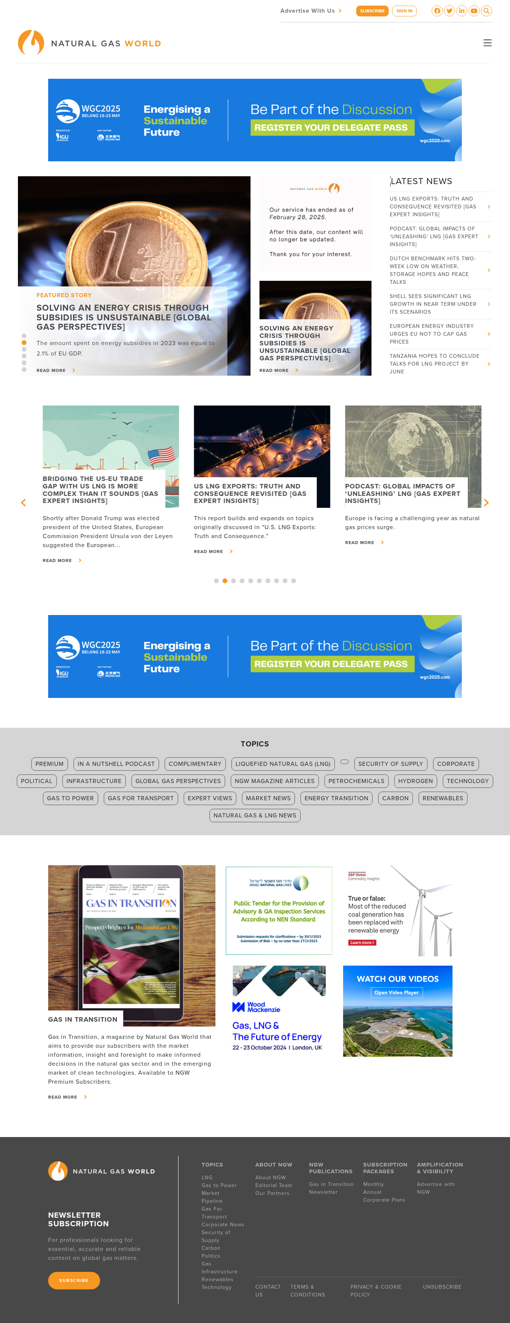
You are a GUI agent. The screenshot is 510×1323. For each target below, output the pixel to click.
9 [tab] (285, 580)
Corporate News (223, 1224)
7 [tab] (267, 580)
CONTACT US (268, 1291)
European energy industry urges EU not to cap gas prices (432, 314)
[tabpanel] (134, 276)
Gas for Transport (141, 798)
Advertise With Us (311, 10)
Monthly (373, 1184)
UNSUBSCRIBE (442, 1287)
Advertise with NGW (436, 1188)
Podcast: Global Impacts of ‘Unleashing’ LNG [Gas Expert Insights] (434, 217)
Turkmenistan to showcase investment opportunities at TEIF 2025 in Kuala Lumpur (434, 374)
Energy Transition (336, 798)
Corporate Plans (384, 1200)
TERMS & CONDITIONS (307, 1291)
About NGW (270, 1177)
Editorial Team (273, 1185)
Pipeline (213, 1201)
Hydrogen (415, 781)
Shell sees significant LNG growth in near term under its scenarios (433, 284)
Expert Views (210, 798)
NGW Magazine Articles (275, 781)
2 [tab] (24, 342)
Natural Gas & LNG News (255, 815)
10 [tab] (293, 580)
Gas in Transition (331, 1184)
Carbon (395, 798)
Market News (268, 798)
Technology (468, 781)
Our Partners (272, 1193)
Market (211, 1193)
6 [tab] (24, 369)
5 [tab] (24, 362)
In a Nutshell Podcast (116, 764)
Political (37, 781)
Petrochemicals (357, 781)
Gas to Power (70, 798)
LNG (207, 1177)
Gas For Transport (214, 1213)
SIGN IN (405, 10)
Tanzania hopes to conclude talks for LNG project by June (435, 344)
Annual (372, 1192)
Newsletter (323, 1192)
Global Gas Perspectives (178, 781)
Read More (50, 560)
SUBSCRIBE (372, 10)
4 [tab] (24, 356)
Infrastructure (94, 781)
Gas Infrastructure (220, 1268)
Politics (211, 1256)
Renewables (443, 798)
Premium (49, 764)
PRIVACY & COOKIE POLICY (376, 1291)
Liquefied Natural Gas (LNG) (283, 764)
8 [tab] (276, 580)
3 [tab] (24, 349)
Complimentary (195, 764)
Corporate (456, 764)
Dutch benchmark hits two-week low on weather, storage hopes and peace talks (433, 250)
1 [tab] (24, 335)
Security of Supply (390, 764)
